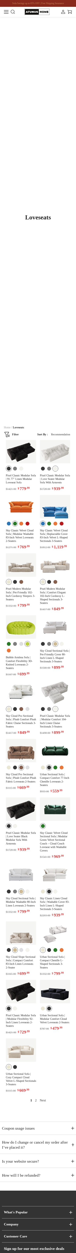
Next (43, 1100)
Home (7, 427)
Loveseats (18, 427)
